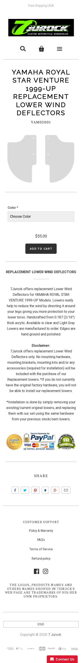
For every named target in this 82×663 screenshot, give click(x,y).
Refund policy (41, 558)
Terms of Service (41, 549)
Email (65, 490)
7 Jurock (54, 635)
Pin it (35, 490)
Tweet (25, 490)
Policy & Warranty (41, 530)
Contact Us (64, 659)
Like (15, 490)
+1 (55, 490)
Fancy (45, 490)
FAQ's (41, 540)
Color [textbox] (13, 207)
